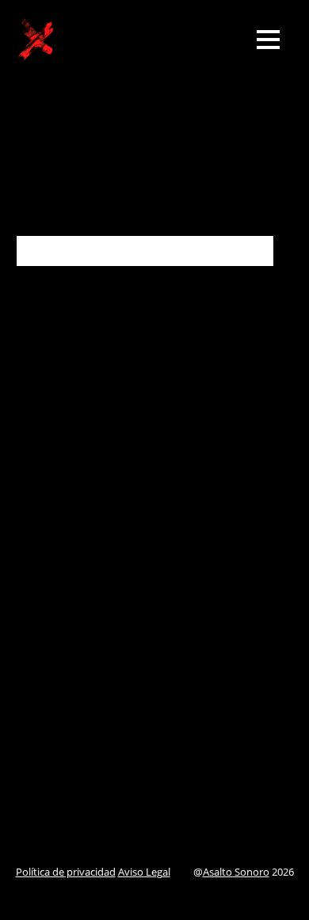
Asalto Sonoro (236, 872)
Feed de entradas (62, 715)
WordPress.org (56, 766)
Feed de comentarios (73, 740)
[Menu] (268, 39)
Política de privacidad (66, 872)
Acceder (37, 690)
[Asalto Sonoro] (35, 50)
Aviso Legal (144, 872)
